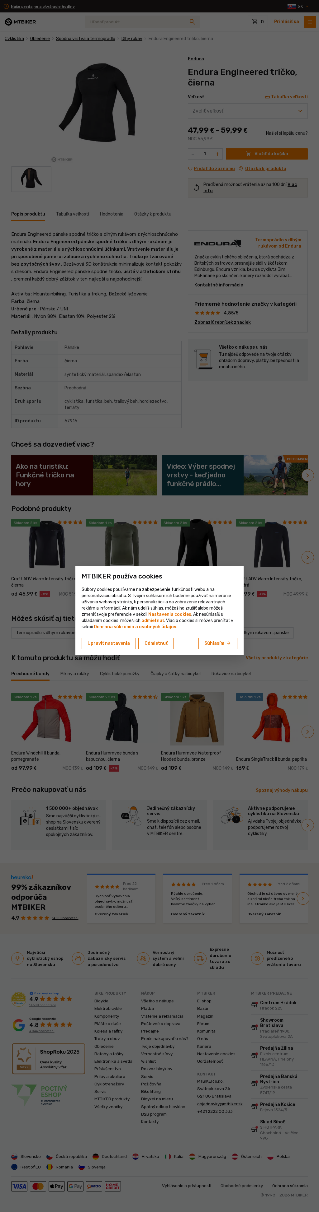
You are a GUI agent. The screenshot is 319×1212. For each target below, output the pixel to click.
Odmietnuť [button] (156, 643)
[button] (152, 620)
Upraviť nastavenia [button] (109, 643)
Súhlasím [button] (217, 643)
